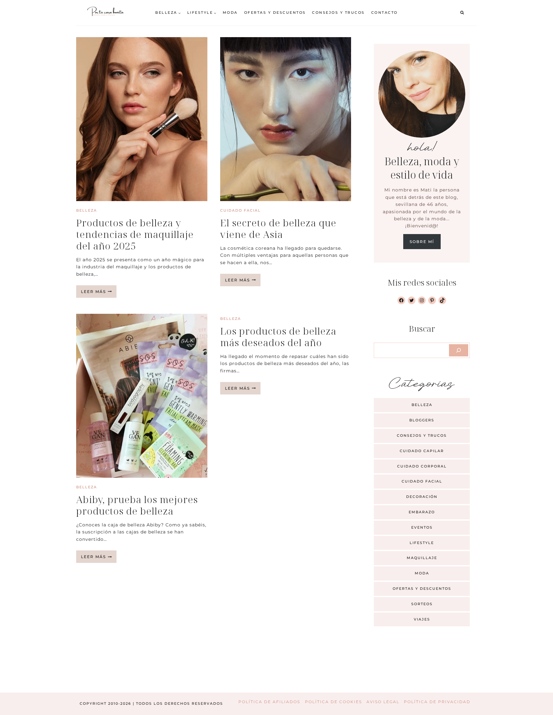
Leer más (98, 293)
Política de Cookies (333, 701)
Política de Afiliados (269, 701)
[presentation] (141, 119)
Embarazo (422, 512)
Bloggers (421, 420)
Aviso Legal (382, 701)
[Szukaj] (458, 350)
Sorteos (422, 604)
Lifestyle (422, 542)
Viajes (422, 619)
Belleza (86, 210)
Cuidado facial (240, 210)
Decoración (421, 496)
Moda (230, 12)
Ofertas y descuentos (275, 12)
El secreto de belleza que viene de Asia (278, 228)
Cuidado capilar (422, 451)
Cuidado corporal (422, 466)
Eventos (422, 527)
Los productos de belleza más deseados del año (278, 336)
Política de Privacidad (437, 701)
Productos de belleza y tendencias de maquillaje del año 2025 (135, 234)
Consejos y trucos (338, 12)
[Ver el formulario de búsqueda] (462, 13)
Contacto (384, 12)
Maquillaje (422, 558)
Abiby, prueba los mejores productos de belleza (137, 505)
